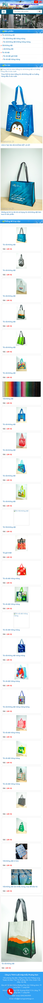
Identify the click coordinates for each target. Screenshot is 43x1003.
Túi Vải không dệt (9, 527)
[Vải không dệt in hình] (21, 851)
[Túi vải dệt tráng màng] (21, 569)
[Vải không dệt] (21, 389)
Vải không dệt (7, 45)
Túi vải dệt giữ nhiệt (10, 56)
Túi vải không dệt (8, 35)
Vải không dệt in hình (11, 861)
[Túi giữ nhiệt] (21, 543)
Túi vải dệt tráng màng (11, 59)
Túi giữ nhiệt (7, 553)
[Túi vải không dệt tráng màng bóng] (21, 697)
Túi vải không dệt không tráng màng (16, 42)
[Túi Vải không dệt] (21, 517)
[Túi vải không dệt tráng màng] (21, 646)
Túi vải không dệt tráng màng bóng (16, 707)
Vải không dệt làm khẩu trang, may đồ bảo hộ (20, 886)
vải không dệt (8, 49)
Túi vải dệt (6, 52)
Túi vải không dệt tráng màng (14, 38)
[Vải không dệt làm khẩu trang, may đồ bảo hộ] (21, 877)
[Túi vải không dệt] (21, 235)
